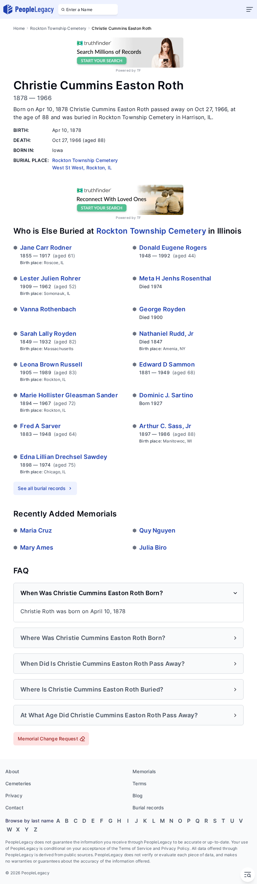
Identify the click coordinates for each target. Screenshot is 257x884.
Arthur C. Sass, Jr (165, 425)
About (12, 771)
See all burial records (42, 488)
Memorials (144, 771)
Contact (14, 807)
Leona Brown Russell (51, 364)
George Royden (162, 309)
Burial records (148, 807)
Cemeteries (18, 783)
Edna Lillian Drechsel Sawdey (63, 456)
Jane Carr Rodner (46, 247)
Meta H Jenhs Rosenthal (175, 278)
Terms (140, 783)
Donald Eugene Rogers (173, 247)
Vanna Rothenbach (48, 309)
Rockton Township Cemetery (58, 28)
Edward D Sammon (167, 364)
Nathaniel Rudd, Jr (166, 333)
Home (19, 28)
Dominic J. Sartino (166, 395)
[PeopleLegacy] (29, 9)
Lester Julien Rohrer (50, 278)
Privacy (13, 795)
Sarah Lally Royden (48, 333)
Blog (138, 795)
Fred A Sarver (40, 425)
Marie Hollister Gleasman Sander (69, 395)
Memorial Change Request (48, 738)
